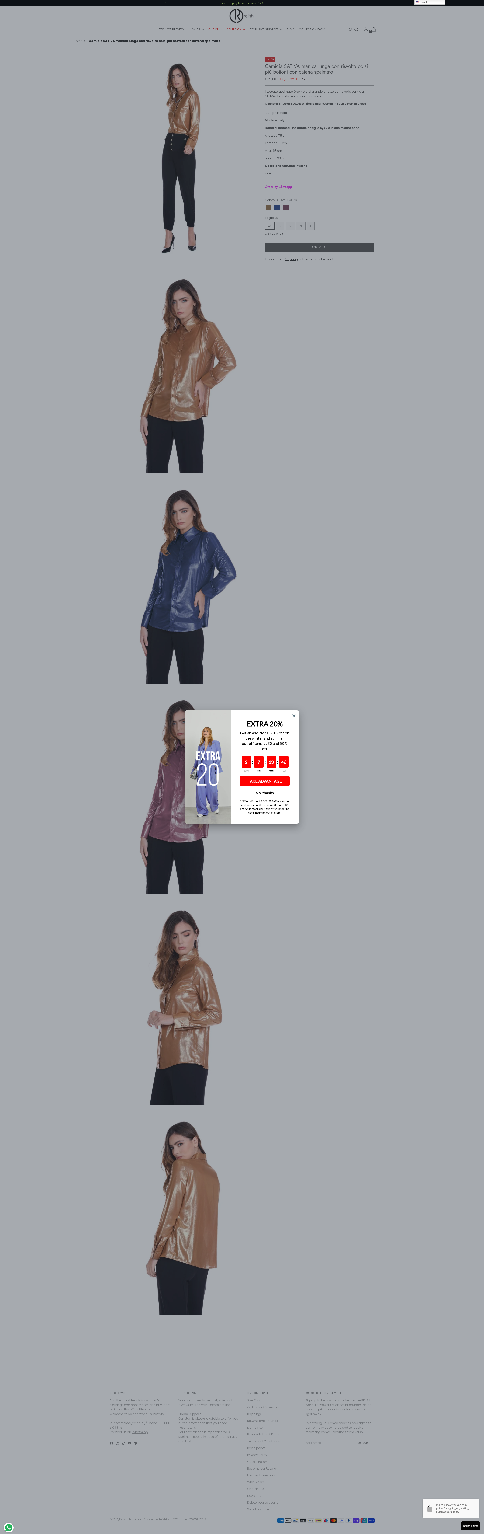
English (423, 2)
